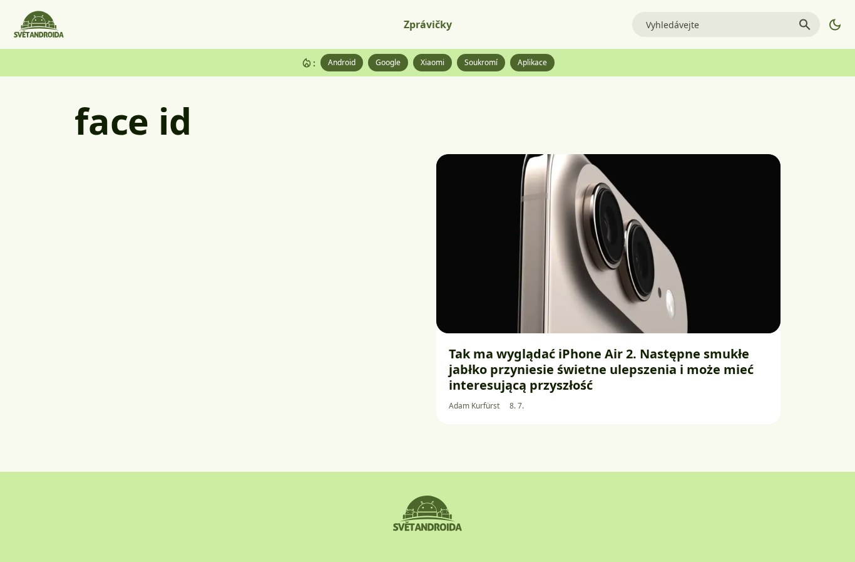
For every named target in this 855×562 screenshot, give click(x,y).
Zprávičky (428, 24)
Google (388, 62)
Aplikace (532, 62)
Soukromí (481, 62)
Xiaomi (432, 62)
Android (342, 62)
